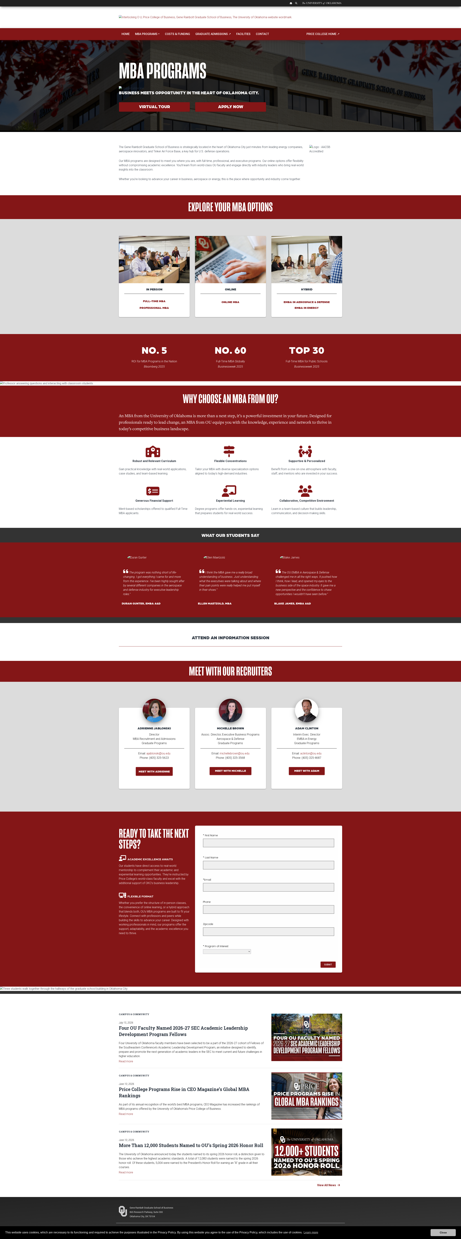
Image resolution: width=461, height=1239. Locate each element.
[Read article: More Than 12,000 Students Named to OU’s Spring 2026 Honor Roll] (306, 1152)
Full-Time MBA (154, 301)
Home (126, 34)
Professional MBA (154, 308)
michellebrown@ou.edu (234, 753)
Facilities (243, 34)
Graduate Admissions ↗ (213, 34)
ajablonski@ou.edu (158, 753)
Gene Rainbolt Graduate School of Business (151, 1208)
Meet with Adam (306, 770)
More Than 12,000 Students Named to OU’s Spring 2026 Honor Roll (191, 1145)
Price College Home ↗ (322, 34)
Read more (126, 1061)
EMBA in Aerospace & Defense (307, 302)
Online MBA (230, 302)
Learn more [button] (311, 1232)
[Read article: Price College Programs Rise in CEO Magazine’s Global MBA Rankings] (306, 1096)
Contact (262, 34)
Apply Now (230, 106)
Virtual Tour (154, 106)
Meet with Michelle (230, 770)
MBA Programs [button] (146, 34)
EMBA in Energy (307, 308)
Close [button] (443, 1232)
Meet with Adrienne (154, 771)
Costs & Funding (177, 34)
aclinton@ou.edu (310, 753)
